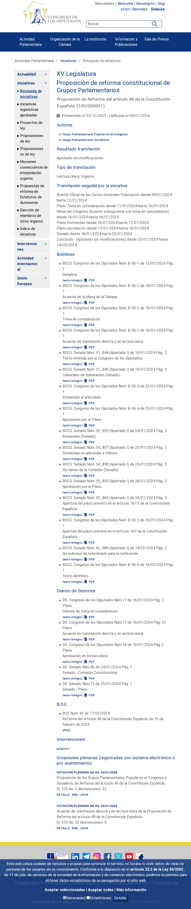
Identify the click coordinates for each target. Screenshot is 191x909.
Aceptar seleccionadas (65, 890)
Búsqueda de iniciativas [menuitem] (31, 94)
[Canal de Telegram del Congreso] (86, 856)
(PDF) (66, 730)
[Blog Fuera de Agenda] (140, 856)
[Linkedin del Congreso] (75, 856)
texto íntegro (72, 280)
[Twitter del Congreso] (118, 856)
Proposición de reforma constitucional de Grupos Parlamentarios (113, 86)
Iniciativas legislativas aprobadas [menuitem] (29, 109)
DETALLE (63, 794)
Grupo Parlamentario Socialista (85, 140)
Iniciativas (68, 61)
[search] (124, 24)
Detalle (120, 898)
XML (76, 794)
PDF (91, 280)
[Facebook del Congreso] (108, 856)
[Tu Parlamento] (58, 856)
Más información (131, 890)
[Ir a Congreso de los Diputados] (52, 13)
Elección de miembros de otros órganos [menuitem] (31, 215)
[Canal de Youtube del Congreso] (129, 856)
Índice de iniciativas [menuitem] (28, 231)
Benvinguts (145, 3)
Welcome (125, 3)
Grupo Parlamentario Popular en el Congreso (95, 134)
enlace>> (63, 748)
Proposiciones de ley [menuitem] (31, 138)
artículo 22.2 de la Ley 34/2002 (157, 869)
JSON (84, 794)
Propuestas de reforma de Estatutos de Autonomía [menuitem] (32, 194)
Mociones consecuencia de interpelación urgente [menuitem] (34, 170)
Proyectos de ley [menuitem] (31, 125)
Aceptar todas (101, 890)
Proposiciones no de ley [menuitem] (31, 151)
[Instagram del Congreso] (97, 856)
